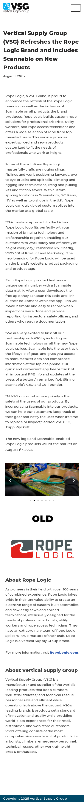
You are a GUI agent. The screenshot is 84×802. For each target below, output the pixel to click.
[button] (10, 480)
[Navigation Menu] (76, 8)
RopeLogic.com (64, 652)
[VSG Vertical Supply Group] (16, 8)
